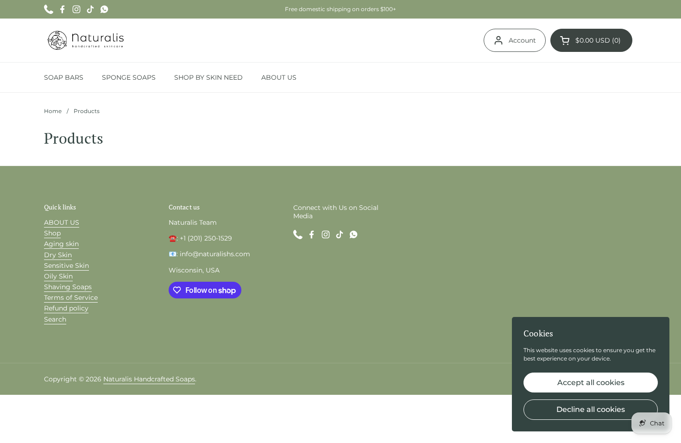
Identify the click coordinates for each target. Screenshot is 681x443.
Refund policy (66, 308)
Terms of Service (71, 297)
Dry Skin (58, 255)
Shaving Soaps (68, 287)
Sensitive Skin (66, 265)
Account (522, 40)
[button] (591, 40)
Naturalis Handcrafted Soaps (149, 379)
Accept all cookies (590, 382)
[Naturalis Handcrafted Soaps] (85, 40)
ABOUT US (61, 222)
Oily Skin (58, 276)
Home (53, 111)
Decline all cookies (590, 409)
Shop (52, 233)
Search (55, 319)
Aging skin (61, 244)
